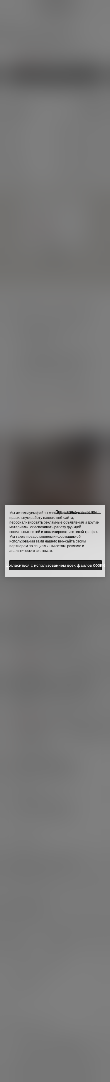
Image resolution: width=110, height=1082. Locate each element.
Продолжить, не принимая (78, 511)
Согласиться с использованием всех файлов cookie (55, 565)
